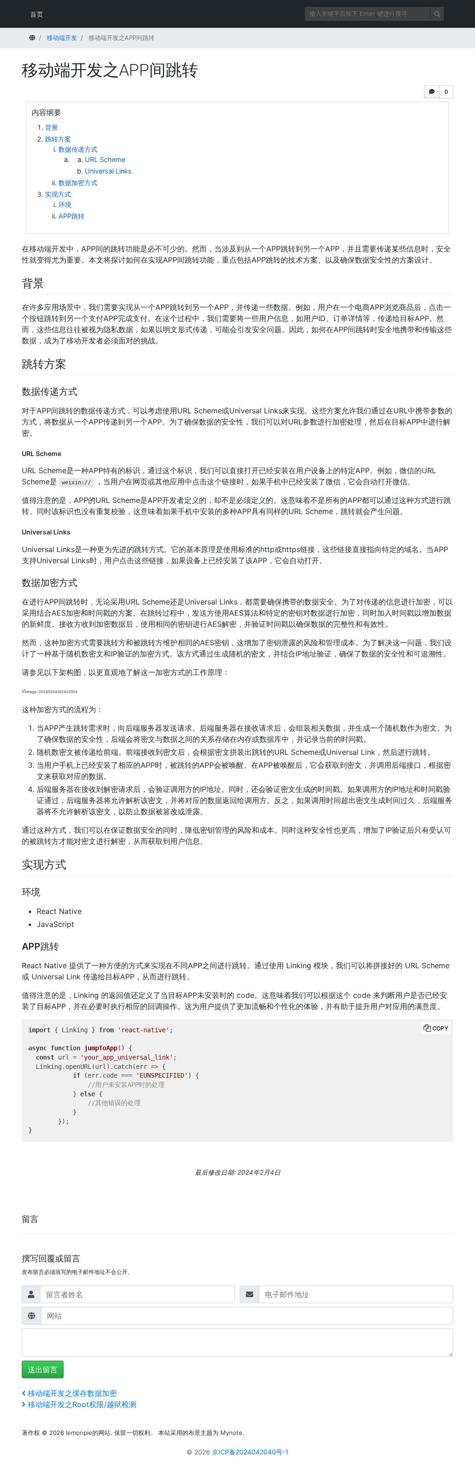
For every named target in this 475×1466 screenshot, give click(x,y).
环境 (64, 204)
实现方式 (58, 194)
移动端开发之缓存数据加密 (72, 1393)
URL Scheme (105, 159)
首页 (36, 14)
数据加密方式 (77, 182)
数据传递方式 (77, 149)
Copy (440, 1028)
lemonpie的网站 (88, 1432)
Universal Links (108, 171)
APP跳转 (71, 216)
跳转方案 (58, 139)
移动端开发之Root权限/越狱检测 (81, 1404)
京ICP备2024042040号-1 (250, 1452)
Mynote (231, 1432)
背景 (51, 127)
